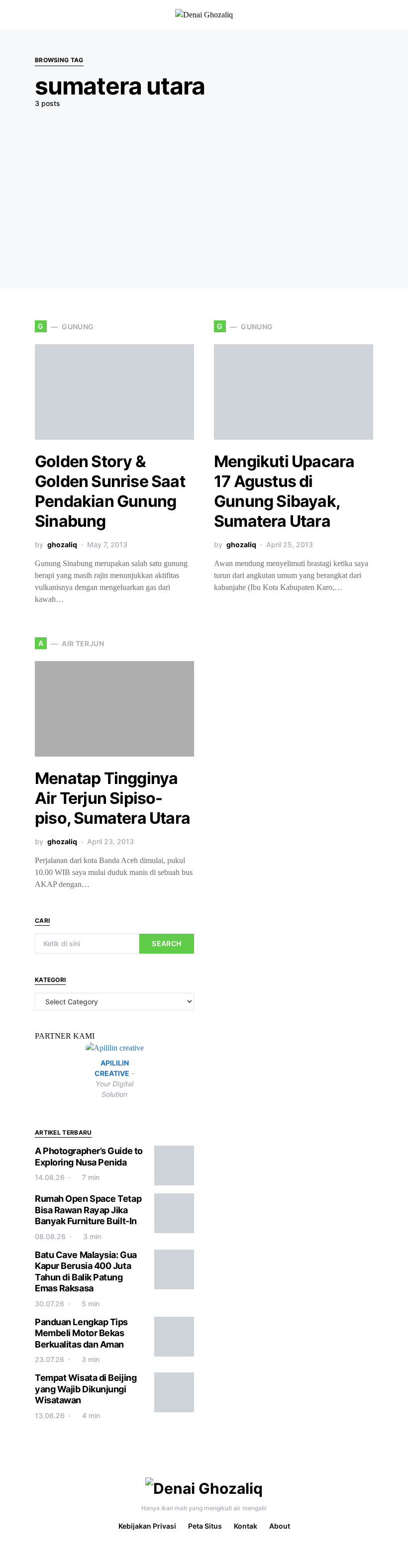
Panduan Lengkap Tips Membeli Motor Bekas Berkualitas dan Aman (81, 1333)
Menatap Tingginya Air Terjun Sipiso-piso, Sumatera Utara (112, 798)
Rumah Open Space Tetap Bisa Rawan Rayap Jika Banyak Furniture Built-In (88, 1209)
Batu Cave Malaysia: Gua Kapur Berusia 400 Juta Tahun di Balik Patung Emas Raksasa (86, 1272)
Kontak (245, 1526)
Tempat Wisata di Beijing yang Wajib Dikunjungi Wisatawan (85, 1388)
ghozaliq (62, 544)
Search (166, 943)
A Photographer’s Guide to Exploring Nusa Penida (89, 1156)
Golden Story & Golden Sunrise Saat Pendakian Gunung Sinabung (110, 491)
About (279, 1526)
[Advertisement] (204, 190)
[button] (395, 15)
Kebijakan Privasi (147, 1526)
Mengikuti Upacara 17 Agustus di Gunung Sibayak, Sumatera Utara (284, 491)
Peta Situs (205, 1526)
